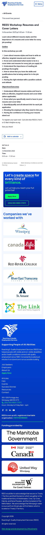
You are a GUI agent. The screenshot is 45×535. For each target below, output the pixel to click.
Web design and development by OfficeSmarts (19, 529)
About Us (6, 370)
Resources (6, 389)
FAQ (3, 381)
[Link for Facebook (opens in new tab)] (3, 410)
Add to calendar (13, 136)
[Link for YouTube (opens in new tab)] (14, 410)
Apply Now (12, 196)
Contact (5, 392)
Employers (6, 367)
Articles (5, 378)
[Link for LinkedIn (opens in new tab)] (10, 410)
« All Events (7, 13)
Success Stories (9, 386)
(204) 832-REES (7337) (17, 203)
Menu (40, 4)
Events (5, 384)
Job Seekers (7, 364)
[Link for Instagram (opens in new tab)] (6, 410)
